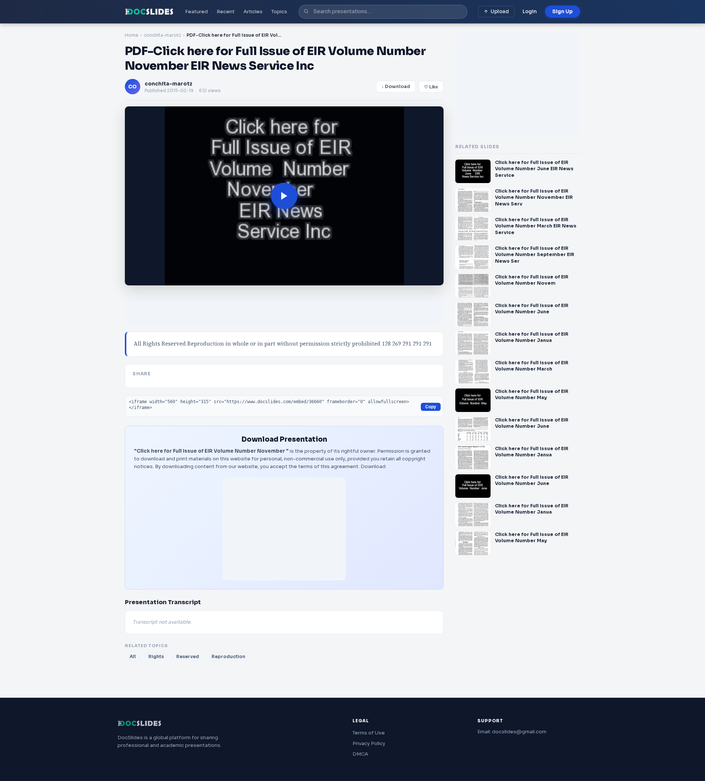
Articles (253, 11)
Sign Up (562, 11)
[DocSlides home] (149, 12)
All (133, 656)
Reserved (187, 656)
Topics (279, 11)
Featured (196, 11)
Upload (500, 11)
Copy (430, 407)
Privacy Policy (368, 743)
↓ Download (396, 87)
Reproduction (228, 656)
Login (530, 11)
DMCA (360, 754)
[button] (284, 195)
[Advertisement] (284, 529)
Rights (156, 656)
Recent (226, 11)
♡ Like (431, 87)
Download (373, 466)
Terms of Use (368, 733)
